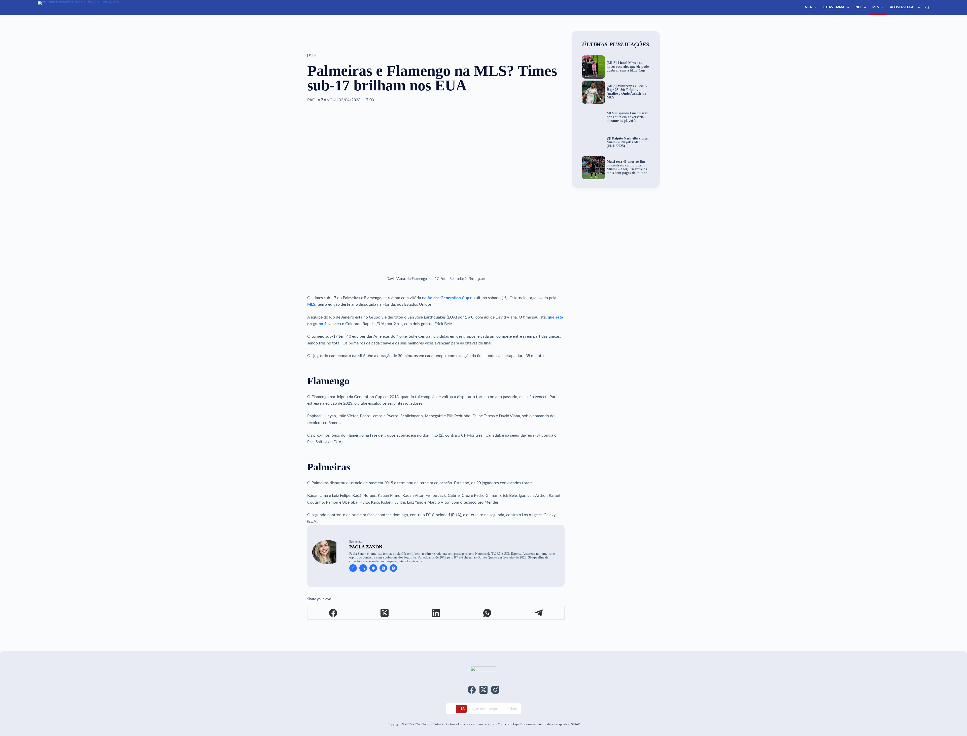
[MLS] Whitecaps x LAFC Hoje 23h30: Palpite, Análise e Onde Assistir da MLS (627, 91)
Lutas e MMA (833, 7)
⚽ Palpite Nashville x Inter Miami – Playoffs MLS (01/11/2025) (628, 142)
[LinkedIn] (436, 613)
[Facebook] (333, 613)
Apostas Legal (902, 7)
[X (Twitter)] (384, 613)
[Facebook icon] (353, 568)
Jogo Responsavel (525, 724)
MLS (875, 7)
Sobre (426, 724)
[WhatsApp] (487, 613)
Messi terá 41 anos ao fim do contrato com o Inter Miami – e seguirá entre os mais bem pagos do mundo (627, 167)
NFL (858, 7)
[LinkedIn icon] (363, 568)
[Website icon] (373, 568)
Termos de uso (485, 724)
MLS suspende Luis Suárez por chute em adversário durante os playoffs (627, 117)
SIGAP (575, 724)
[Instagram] (495, 690)
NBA (808, 7)
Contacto (504, 724)
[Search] (927, 8)
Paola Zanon (365, 546)
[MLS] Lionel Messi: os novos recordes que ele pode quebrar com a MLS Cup (628, 66)
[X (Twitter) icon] (383, 568)
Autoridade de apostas (554, 724)
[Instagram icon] (393, 568)
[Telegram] (539, 613)
